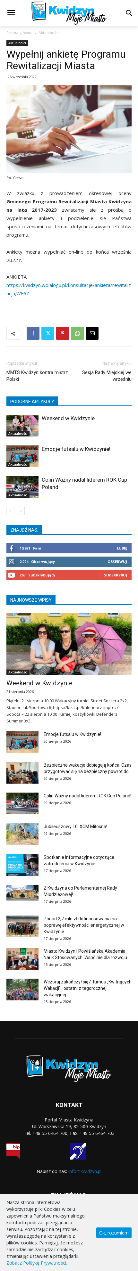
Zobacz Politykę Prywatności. (36, 1263)
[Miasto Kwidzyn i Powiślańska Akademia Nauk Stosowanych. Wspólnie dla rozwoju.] (22, 959)
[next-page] (21, 511)
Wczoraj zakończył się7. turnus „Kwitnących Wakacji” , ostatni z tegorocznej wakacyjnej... (88, 988)
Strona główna (19, 33)
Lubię (122, 548)
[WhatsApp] (77, 333)
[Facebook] (33, 333)
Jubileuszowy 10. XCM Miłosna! (75, 826)
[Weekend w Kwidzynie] (22, 425)
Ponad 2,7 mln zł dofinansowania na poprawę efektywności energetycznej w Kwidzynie (84, 925)
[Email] (92, 333)
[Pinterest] (62, 333)
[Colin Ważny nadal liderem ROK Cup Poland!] (22, 487)
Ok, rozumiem (114, 1233)
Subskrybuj (115, 575)
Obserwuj (117, 561)
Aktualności (49, 33)
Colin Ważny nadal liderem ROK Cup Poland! (87, 795)
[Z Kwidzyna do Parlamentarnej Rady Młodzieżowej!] (22, 893)
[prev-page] (10, 511)
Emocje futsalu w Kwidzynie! (76, 449)
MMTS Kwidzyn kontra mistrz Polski (37, 376)
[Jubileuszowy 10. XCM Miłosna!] (22, 834)
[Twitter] (47, 333)
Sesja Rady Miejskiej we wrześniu (107, 376)
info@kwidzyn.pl (84, 1171)
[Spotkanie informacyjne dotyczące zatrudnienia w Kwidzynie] (22, 865)
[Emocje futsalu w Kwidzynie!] (22, 456)
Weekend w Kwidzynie (68, 418)
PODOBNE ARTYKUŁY (32, 401)
